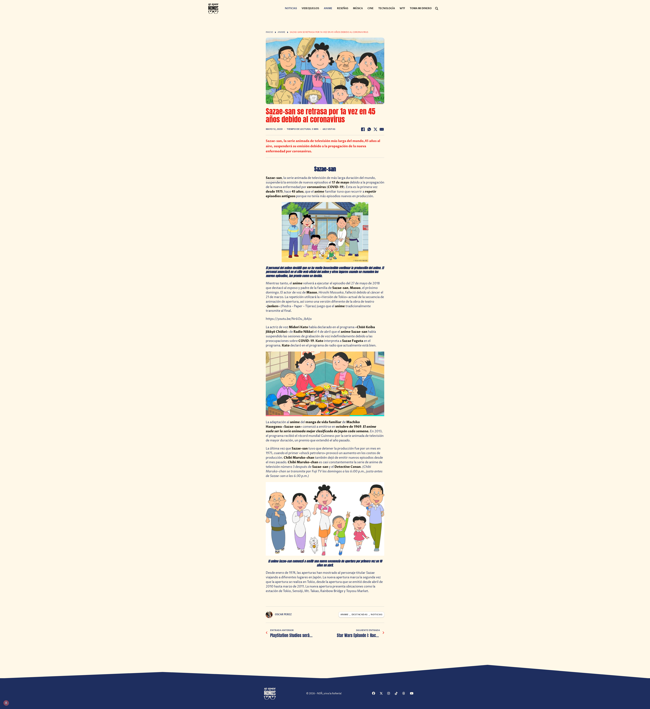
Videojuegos (310, 8)
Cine (370, 8)
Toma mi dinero (421, 8)
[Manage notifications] (6, 703)
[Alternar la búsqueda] (437, 8)
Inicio (269, 32)
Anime (328, 8)
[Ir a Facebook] (375, 693)
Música (358, 8)
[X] (375, 129)
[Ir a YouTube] (413, 693)
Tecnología (386, 8)
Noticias (291, 8)
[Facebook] (362, 129)
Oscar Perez (283, 614)
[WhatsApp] (369, 129)
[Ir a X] (383, 693)
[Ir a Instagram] (390, 693)
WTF (402, 8)
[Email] (381, 129)
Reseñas (342, 8)
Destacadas (360, 614)
